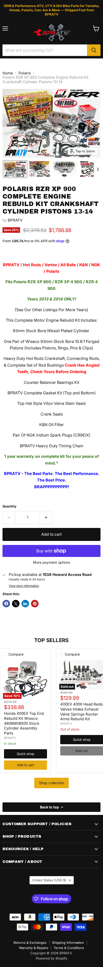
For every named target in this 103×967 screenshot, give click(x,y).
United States (49, 880)
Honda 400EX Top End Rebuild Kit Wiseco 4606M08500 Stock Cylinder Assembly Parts (24, 723)
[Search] (93, 50)
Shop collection (51, 783)
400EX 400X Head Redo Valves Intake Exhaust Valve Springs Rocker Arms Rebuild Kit (81, 711)
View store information (24, 586)
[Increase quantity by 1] (46, 517)
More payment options (51, 562)
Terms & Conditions (69, 948)
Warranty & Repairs (33, 948)
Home (7, 73)
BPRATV (15, 220)
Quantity (9, 506)
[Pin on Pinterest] (34, 603)
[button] (15, 169)
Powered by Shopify (51, 958)
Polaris (24, 73)
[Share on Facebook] (6, 603)
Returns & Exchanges (30, 943)
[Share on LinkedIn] (25, 603)
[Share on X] (16, 603)
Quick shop (25, 754)
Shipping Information (68, 943)
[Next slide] (98, 169)
